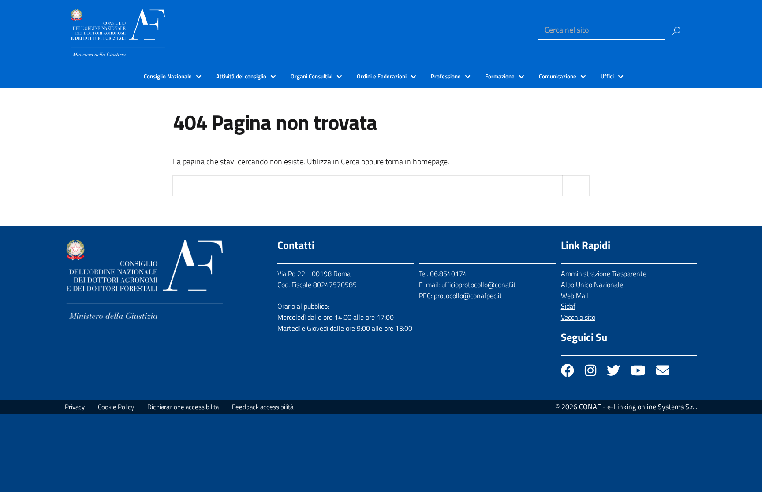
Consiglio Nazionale (168, 76)
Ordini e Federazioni (382, 76)
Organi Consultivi (311, 76)
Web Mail (574, 295)
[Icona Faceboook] (568, 372)
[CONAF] (118, 31)
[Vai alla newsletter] (662, 372)
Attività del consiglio (241, 76)
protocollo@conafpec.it (468, 295)
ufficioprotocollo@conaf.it (478, 284)
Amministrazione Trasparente (603, 273)
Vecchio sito (578, 317)
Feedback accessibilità (262, 407)
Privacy (75, 407)
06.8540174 (448, 273)
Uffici (607, 76)
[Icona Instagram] (591, 372)
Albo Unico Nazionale (592, 284)
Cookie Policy (116, 407)
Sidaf (568, 306)
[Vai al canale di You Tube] (639, 372)
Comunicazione (557, 76)
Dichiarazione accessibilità (183, 407)
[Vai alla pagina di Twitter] (614, 372)
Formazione (500, 76)
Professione (446, 76)
